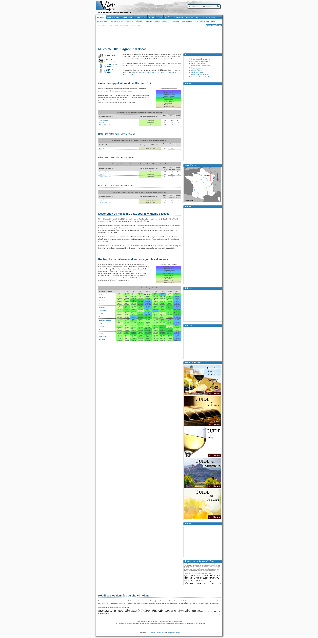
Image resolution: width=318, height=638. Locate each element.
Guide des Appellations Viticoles (199, 77)
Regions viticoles (161, 21)
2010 (140, 291)
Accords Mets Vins (116, 21)
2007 (162, 291)
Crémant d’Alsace (103, 125)
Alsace (100, 122)
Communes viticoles (207, 21)
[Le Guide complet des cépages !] (203, 518)
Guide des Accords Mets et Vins (199, 66)
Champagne (102, 310)
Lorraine (101, 326)
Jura (100, 317)
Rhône (101, 333)
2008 (155, 291)
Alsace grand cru (103, 120)
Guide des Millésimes (196, 68)
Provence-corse (103, 329)
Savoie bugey (103, 336)
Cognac (101, 313)
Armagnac (102, 297)
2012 (126, 291)
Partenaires (170, 632)
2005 (177, 291)
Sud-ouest (102, 339)
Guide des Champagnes (197, 63)
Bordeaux (101, 304)
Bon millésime (148, 294)
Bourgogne (102, 307)
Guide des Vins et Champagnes (199, 59)
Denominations (187, 21)
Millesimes (130, 21)
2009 (148, 291)
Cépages (139, 21)
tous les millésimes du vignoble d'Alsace (153, 65)
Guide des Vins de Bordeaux (198, 61)
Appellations (174, 21)
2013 (119, 291)
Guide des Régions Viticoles (198, 75)
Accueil (152, 632)
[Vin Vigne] (114, 13)
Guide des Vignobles (196, 72)
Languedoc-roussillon (105, 320)
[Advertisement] (159, 37)
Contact (177, 632)
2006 (170, 291)
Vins (196, 21)
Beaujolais (102, 300)
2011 (133, 291)
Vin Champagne (102, 21)
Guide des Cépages (195, 70)
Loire (100, 323)
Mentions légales (161, 632)
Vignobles (148, 21)
